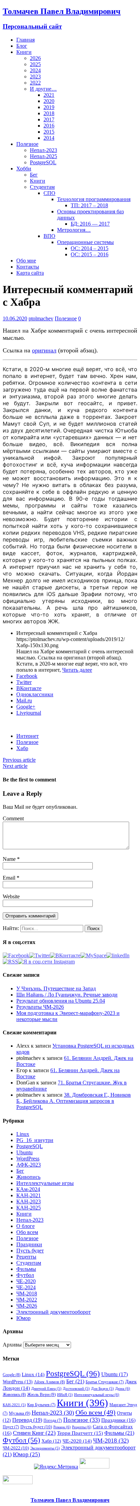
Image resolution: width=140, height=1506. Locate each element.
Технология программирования (93, 199)
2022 (35, 83)
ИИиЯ (65, 1395)
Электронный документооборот (53, 1312)
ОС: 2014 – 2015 (89, 248)
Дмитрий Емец (46, 1388)
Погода (52, 1420)
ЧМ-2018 (26, 1293)
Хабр (22, 748)
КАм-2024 (28, 1189)
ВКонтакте (28, 688)
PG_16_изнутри (34, 1140)
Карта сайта (30, 273)
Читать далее (77, 670)
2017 (48, 119)
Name (10, 859)
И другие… (43, 89)
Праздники (29, 1244)
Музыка (19, 1413)
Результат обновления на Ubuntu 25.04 (60, 1001)
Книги (24, 52)
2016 (48, 125)
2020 (48, 101)
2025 (35, 64)
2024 (35, 70)
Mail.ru (24, 700)
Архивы (12, 1345)
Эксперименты (45, 1448)
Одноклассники (34, 694)
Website (11, 896)
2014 (48, 138)
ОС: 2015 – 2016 (89, 254)
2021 (48, 95)
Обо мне (26, 260)
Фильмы (26, 1269)
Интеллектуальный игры (96, 1395)
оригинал (44, 350)
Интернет (27, 736)
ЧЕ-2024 (26, 1287)
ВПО (49, 236)
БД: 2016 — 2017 (90, 224)
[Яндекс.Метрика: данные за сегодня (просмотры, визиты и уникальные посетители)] (56, 1467)
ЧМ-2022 (26, 1300)
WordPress (27, 1158)
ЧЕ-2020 (26, 1281)
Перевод (27, 1420)
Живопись (28, 1177)
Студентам (42, 187)
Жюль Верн (41, 1394)
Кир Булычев (41, 1404)
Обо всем (27, 1232)
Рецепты (26, 1257)
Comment (13, 818)
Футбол (25, 1275)
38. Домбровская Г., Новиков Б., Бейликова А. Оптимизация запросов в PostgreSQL (73, 1101)
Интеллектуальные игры (45, 1183)
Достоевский (76, 1388)
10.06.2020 (15, 318)
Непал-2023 (43, 150)
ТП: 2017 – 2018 (89, 205)
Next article (15, 766)
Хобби (23, 168)
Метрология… (74, 230)
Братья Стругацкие (105, 1382)
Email (10, 878)
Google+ (25, 707)
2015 (48, 132)
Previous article (19, 760)
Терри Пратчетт (80, 1433)
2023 (35, 76)
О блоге (25, 1226)
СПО (49, 193)
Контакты (27, 267)
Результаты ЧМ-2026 (40, 1007)
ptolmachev (41, 318)
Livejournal (28, 713)
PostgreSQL (43, 162)
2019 (48, 107)
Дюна (122, 1388)
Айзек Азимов (49, 1382)
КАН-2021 (28, 1195)
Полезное (27, 144)
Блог (21, 46)
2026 (35, 58)
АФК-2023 (28, 1165)
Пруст (11, 1427)
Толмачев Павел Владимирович (70, 1500)
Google (11, 1374)
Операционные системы (85, 242)
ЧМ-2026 (26, 1306)
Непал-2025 (43, 156)
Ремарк (62, 1427)
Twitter (24, 682)
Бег (34, 175)
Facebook (26, 676)
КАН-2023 (28, 1201)
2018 (48, 113)
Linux (22, 1134)
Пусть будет (30, 1250)
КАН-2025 (28, 1208)
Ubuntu (24, 1152)
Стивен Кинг (34, 1433)
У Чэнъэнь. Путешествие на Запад (56, 988)
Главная (25, 40)
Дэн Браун (102, 1388)
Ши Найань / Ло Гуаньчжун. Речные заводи (67, 995)
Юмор (23, 1318)
